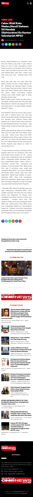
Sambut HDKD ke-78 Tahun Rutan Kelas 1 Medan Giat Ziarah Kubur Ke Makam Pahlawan (21, 349)
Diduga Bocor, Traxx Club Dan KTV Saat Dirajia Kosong (20, 338)
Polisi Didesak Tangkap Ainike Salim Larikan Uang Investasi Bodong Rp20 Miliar (20, 389)
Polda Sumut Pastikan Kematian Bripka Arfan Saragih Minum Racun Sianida (21, 328)
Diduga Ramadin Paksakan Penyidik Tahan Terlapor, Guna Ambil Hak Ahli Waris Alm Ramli (21, 413)
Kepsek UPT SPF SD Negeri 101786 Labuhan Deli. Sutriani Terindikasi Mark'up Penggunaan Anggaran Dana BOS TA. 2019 (20, 426)
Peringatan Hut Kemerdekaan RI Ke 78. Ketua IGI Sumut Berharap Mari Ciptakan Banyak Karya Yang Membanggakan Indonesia (20, 362)
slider (10, 19)
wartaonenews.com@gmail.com (16, 473)
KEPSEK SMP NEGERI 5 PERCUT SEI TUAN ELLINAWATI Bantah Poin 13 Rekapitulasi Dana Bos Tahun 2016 (15, 402)
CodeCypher (24, 493)
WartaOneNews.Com (20, 491)
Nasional (4, 19)
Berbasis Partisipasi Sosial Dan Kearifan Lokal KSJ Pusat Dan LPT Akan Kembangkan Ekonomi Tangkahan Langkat (20, 377)
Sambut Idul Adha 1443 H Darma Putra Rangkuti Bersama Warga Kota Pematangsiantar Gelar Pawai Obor (14, 279)
